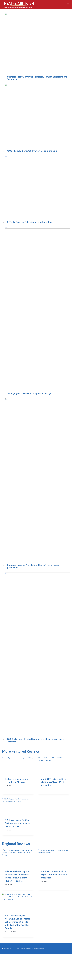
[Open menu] (68, 4)
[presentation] (37, 27)
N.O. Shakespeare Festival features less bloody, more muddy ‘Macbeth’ (17, 823)
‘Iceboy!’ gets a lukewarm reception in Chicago (29, 393)
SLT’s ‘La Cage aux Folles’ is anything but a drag (29, 222)
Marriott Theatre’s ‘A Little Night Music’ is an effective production (54, 782)
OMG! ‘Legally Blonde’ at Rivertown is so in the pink (32, 151)
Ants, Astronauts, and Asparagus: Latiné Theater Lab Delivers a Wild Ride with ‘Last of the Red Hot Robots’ (17, 921)
